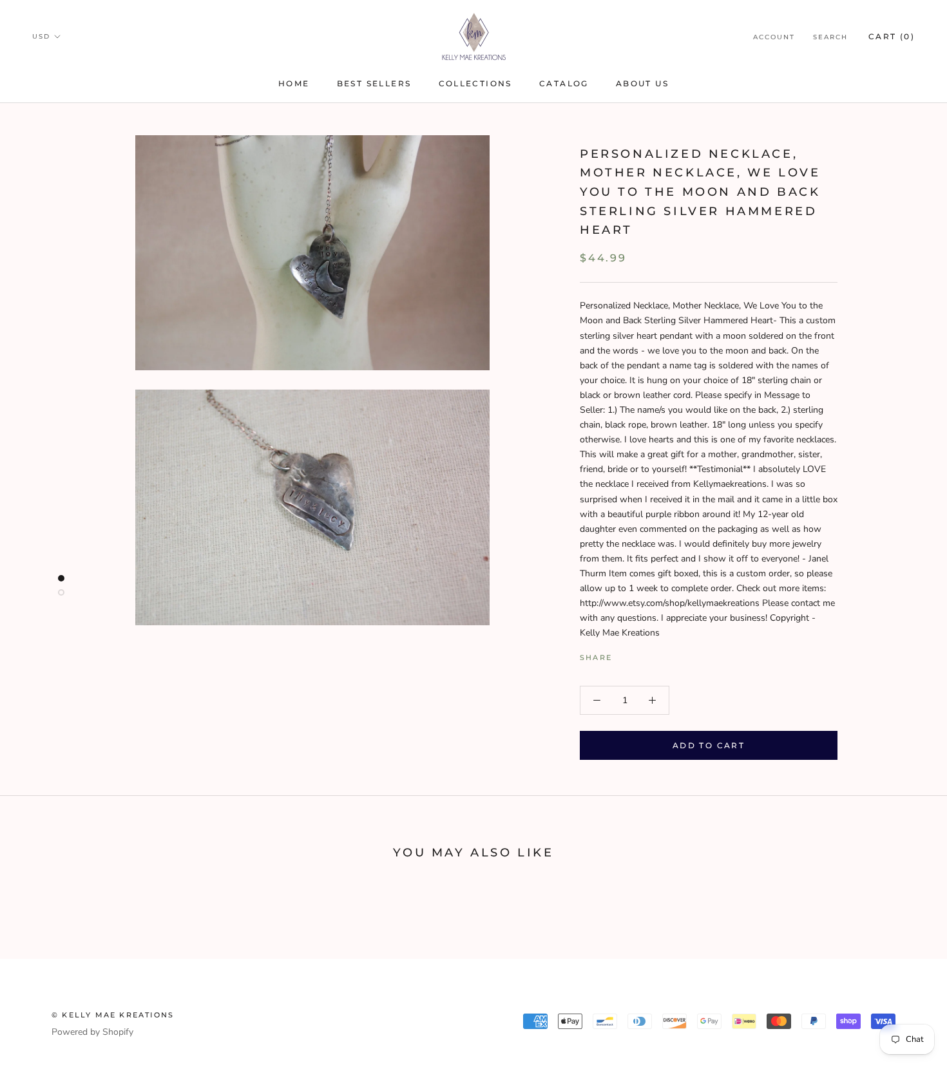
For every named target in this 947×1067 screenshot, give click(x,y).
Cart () (891, 36)
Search (830, 37)
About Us (642, 83)
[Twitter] (641, 655)
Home (294, 83)
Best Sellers (374, 83)
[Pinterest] (658, 655)
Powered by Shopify (92, 1032)
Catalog (564, 83)
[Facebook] (624, 655)
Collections (475, 83)
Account (774, 37)
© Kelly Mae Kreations (113, 1014)
